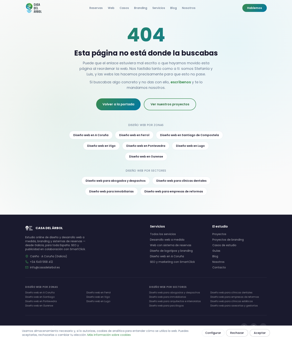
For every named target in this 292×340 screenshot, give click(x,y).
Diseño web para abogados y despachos (116, 181)
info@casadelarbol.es (45, 267)
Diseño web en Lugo (190, 146)
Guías (216, 251)
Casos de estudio (224, 245)
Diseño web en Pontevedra (145, 146)
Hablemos (254, 8)
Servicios (158, 8)
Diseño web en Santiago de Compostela (189, 135)
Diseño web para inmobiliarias (111, 191)
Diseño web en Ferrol (134, 135)
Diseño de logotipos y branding (171, 251)
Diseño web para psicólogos (166, 305)
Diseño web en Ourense (146, 156)
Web (111, 8)
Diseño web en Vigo (101, 146)
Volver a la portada (118, 104)
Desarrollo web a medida (167, 240)
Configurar (213, 333)
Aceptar (260, 333)
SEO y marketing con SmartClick (172, 262)
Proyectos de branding (228, 240)
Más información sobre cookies (109, 335)
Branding (140, 8)
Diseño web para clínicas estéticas (231, 301)
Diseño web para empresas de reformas (173, 191)
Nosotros (188, 8)
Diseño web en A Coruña (90, 135)
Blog (173, 8)
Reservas (96, 8)
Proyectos (219, 234)
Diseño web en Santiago (40, 297)
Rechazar (237, 333)
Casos (124, 8)
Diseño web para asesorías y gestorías (234, 305)
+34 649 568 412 (41, 262)
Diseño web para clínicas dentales (181, 181)
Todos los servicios (163, 234)
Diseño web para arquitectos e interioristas (175, 301)
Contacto (219, 267)
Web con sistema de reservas (170, 245)
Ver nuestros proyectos (170, 104)
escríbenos (181, 82)
